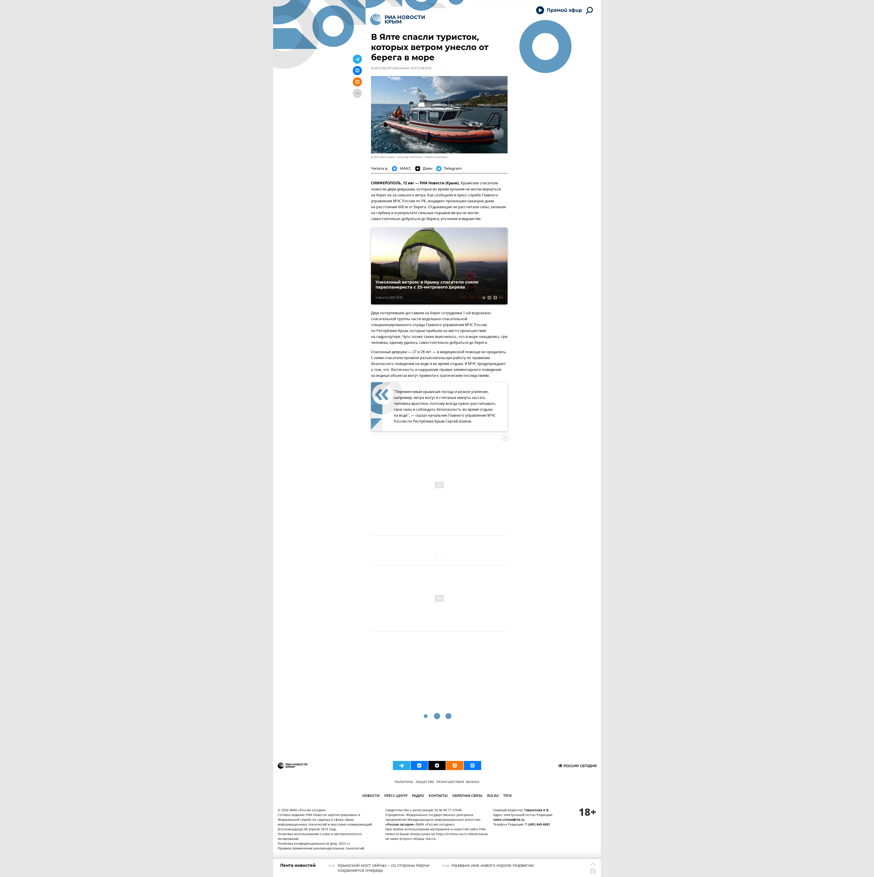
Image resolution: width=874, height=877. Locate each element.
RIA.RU (493, 796)
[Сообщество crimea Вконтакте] (419, 765)
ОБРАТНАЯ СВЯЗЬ (467, 796)
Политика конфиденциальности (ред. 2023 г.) (314, 844)
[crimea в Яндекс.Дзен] (437, 765)
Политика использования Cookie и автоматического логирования (320, 837)
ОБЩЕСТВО (425, 782)
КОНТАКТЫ (438, 796)
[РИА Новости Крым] (397, 19)
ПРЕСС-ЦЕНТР (395, 796)
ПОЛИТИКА (404, 782)
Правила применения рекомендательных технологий (321, 848)
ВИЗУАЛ (472, 782)
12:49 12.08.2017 (381, 68)
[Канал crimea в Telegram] (401, 765)
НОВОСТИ (371, 796)
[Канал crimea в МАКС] (472, 765)
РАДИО (418, 796)
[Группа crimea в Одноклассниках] (454, 765)
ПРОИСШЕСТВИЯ (450, 782)
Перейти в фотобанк (436, 157)
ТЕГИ (507, 796)
